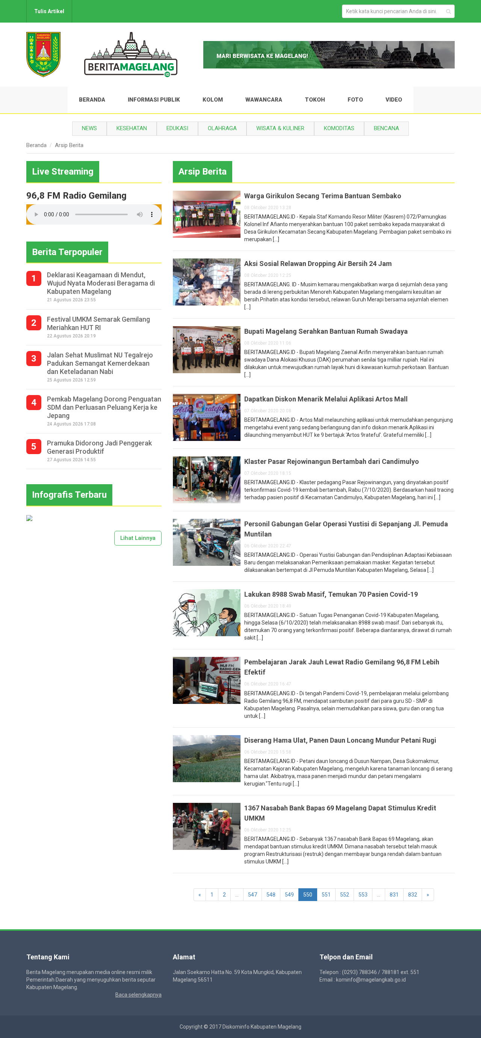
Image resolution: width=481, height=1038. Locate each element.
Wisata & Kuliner (280, 128)
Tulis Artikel (49, 11)
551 (326, 895)
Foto (355, 99)
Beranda (92, 99)
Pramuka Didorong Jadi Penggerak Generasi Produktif (99, 447)
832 (412, 895)
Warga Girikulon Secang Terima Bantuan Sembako (322, 196)
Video (394, 99)
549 (289, 895)
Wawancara (263, 99)
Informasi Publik (154, 99)
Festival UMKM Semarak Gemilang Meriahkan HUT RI (98, 323)
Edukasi (177, 128)
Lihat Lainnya (138, 538)
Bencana (386, 128)
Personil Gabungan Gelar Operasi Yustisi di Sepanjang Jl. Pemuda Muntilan (346, 529)
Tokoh (315, 99)
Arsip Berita (69, 145)
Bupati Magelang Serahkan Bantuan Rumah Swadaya (326, 331)
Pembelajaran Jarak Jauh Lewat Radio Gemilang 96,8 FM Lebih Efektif (341, 667)
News (89, 128)
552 (344, 895)
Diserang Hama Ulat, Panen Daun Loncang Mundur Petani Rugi (340, 740)
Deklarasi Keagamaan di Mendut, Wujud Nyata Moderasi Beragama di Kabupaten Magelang (101, 283)
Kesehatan (131, 128)
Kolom (213, 99)
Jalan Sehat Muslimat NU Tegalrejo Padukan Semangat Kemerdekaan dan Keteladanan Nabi (100, 363)
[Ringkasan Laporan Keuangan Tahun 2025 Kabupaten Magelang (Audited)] (29, 518)
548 (270, 895)
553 (363, 895)
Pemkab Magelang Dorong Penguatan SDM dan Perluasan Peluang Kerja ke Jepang (104, 407)
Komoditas (339, 128)
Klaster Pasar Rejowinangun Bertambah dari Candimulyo (331, 461)
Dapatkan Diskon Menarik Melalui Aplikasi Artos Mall (326, 399)
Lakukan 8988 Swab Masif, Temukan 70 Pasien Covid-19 (331, 594)
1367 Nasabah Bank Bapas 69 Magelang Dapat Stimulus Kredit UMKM (340, 813)
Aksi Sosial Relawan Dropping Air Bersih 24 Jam (318, 263)
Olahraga (222, 128)
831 (394, 895)
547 (252, 895)
